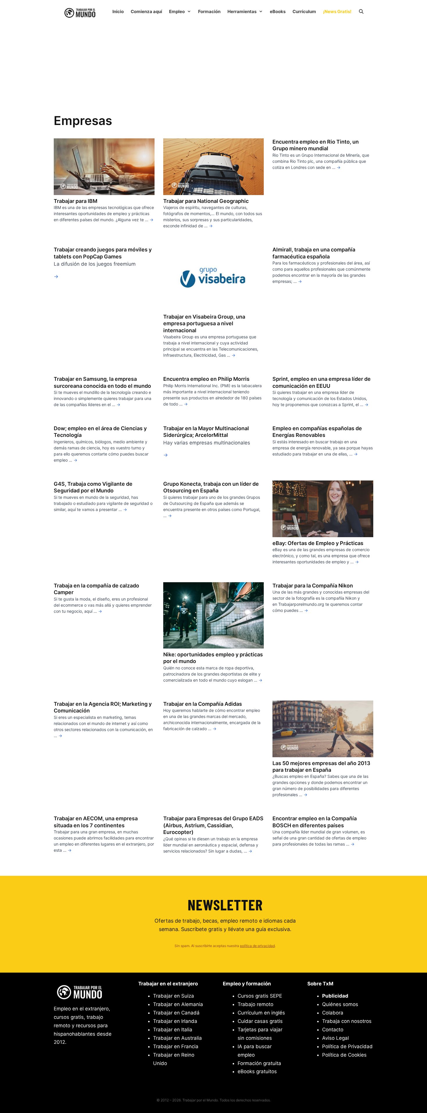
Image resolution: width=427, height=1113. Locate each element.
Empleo (177, 11)
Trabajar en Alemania (178, 1004)
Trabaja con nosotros (347, 1021)
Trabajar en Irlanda (175, 1021)
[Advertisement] (213, 66)
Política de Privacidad (347, 1046)
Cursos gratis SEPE (260, 996)
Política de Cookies (344, 1055)
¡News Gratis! (337, 11)
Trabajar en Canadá (176, 1013)
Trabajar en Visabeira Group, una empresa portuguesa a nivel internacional (204, 323)
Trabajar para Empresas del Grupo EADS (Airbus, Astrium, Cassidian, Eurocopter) (213, 825)
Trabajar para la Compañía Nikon (312, 586)
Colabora (332, 1013)
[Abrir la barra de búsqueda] (361, 11)
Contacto (332, 1029)
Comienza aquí (146, 11)
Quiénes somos (340, 1004)
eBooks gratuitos (257, 1071)
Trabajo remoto (255, 1004)
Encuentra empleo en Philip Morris (206, 379)
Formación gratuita (259, 1063)
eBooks (278, 11)
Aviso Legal (335, 1038)
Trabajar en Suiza (173, 996)
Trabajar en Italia (172, 1029)
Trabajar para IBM (75, 201)
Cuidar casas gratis (260, 1021)
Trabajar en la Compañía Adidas (202, 704)
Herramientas (241, 11)
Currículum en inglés (261, 1013)
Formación (209, 11)
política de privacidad (257, 946)
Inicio (118, 11)
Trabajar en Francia (175, 1046)
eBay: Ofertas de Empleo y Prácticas (317, 543)
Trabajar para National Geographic (206, 201)
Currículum (304, 11)
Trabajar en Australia (177, 1038)
